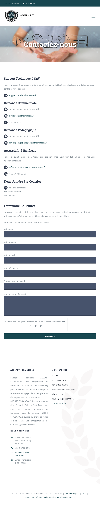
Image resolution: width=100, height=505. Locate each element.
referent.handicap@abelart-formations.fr (27, 167)
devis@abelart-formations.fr (21, 115)
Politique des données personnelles (60, 497)
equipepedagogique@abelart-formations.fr (28, 142)
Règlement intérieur (33, 497)
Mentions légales (72, 493)
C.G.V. (84, 493)
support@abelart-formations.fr (23, 95)
